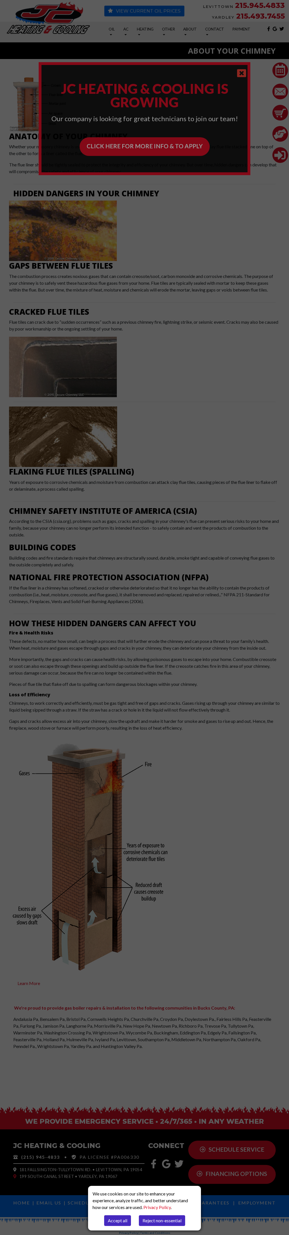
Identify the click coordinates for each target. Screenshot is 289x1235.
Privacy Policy (157, 1207)
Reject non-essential (162, 1220)
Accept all (117, 1220)
